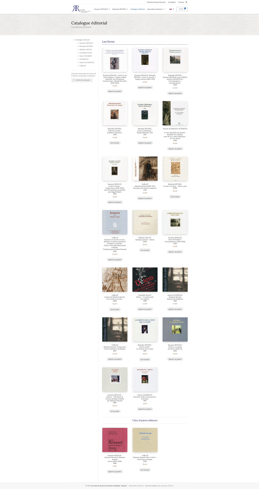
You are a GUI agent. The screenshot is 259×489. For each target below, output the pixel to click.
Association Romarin (155, 9)
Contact (181, 2)
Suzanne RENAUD (101, 9)
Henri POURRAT (85, 56)
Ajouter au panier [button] (114, 91)
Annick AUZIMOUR (86, 62)
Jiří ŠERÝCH (83, 59)
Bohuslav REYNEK (119, 9)
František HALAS (85, 53)
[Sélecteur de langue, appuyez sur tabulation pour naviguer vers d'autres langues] (172, 9)
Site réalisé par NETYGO (165, 486)
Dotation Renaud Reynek (156, 2)
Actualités (172, 2)
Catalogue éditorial (137, 9)
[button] (186, 2)
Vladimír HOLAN (85, 49)
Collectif (82, 66)
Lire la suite (114, 143)
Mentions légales (151, 486)
